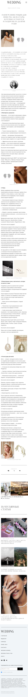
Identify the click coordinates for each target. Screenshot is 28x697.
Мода (18, 8)
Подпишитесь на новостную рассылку (12, 665)
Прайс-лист (4, 644)
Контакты (3, 647)
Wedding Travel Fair (6, 653)
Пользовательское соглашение (7, 691)
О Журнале (4, 635)
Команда (3, 641)
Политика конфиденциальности (8, 692)
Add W (2, 656)
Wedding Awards (5, 650)
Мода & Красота (12, 8)
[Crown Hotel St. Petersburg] (14, 497)
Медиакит (3, 638)
